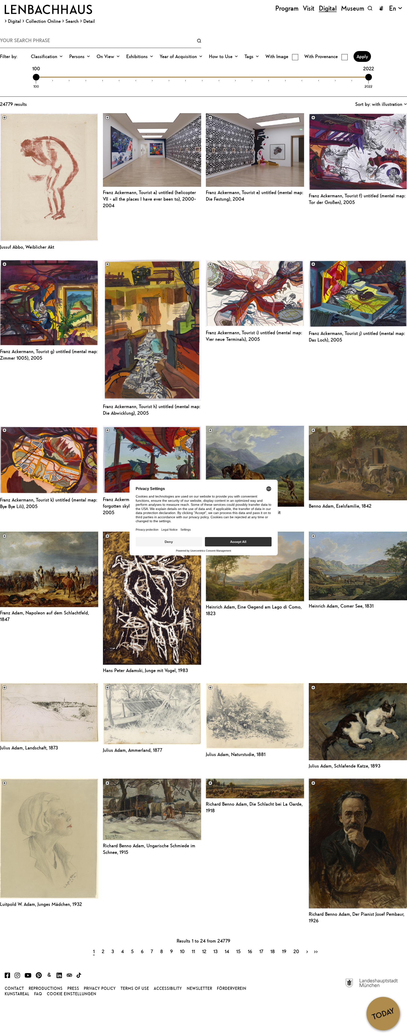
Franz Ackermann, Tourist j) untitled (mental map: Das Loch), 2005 (357, 336)
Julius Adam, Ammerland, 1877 (132, 750)
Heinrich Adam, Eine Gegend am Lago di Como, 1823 (253, 610)
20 (296, 951)
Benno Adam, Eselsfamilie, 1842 (340, 506)
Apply (362, 56)
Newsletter (199, 988)
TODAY (383, 1013)
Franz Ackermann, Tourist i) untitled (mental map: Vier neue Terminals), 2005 (254, 336)
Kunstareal (17, 994)
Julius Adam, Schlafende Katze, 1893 (344, 766)
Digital (14, 21)
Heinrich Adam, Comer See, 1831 (341, 606)
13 (215, 951)
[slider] (36, 77)
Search (72, 21)
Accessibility (168, 988)
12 (204, 951)
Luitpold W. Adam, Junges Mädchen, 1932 (41, 904)
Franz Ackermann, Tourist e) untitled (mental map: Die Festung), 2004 (254, 195)
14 (227, 951)
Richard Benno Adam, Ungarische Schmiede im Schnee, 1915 (149, 849)
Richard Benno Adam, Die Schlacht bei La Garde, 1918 (254, 807)
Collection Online (43, 21)
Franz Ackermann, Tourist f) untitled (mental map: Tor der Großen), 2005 (357, 199)
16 (250, 951)
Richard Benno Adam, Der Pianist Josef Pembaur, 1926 (356, 917)
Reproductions (46, 988)
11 (193, 951)
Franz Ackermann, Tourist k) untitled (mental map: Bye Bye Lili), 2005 (48, 503)
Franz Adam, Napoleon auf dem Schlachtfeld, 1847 (44, 616)
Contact (14, 988)
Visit (308, 8)
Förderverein (231, 988)
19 (284, 951)
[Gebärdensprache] (381, 8)
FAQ (38, 994)
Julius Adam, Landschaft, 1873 (29, 748)
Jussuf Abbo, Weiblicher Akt (27, 247)
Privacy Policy (100, 988)
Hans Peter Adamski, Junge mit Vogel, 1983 (145, 670)
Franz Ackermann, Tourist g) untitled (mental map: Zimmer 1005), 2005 (49, 354)
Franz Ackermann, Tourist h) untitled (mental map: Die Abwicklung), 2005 (151, 409)
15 (238, 951)
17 (261, 951)
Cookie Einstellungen (71, 994)
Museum (352, 8)
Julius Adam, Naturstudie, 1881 (235, 754)
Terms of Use (135, 988)
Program (286, 8)
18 (272, 951)
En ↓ (395, 8)
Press (73, 988)
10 (182, 951)
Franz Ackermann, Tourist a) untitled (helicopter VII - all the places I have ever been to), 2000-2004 (149, 198)
